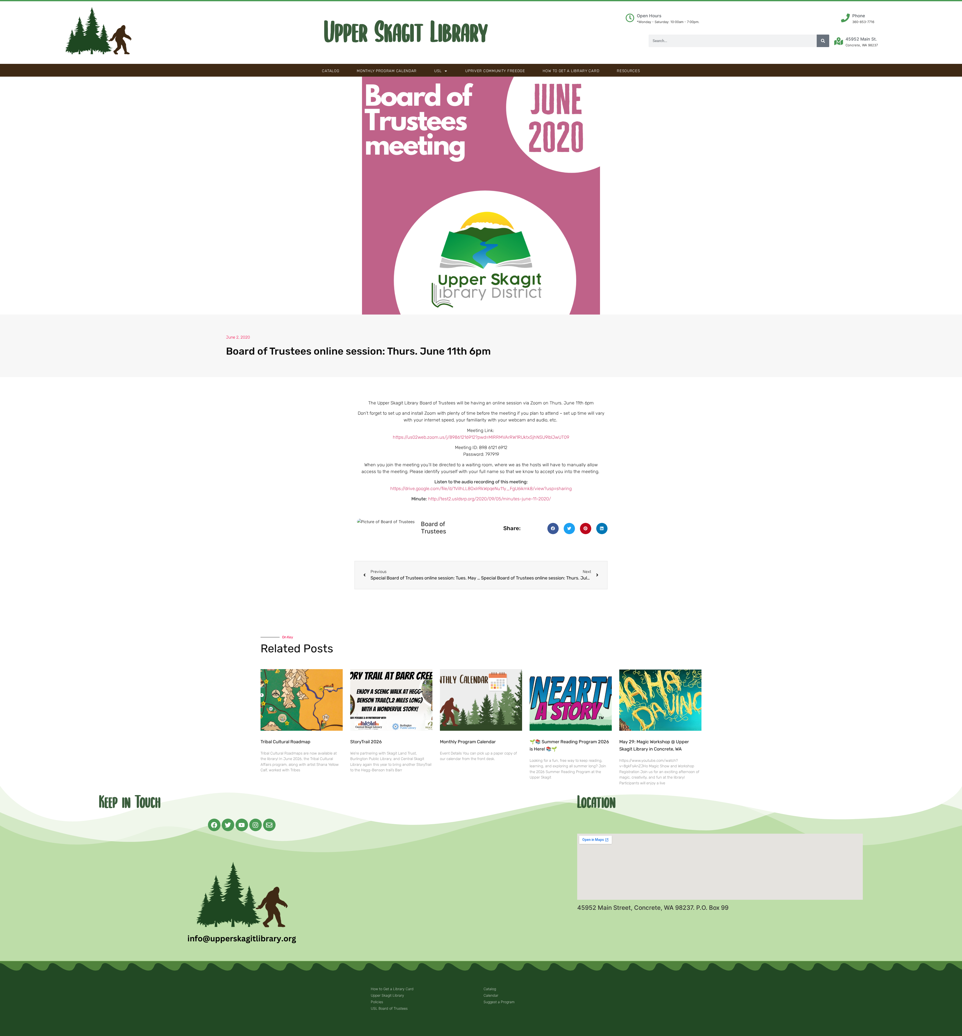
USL (437, 71)
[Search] (823, 41)
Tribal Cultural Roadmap (286, 742)
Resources (628, 71)
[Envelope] (269, 825)
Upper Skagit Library (406, 33)
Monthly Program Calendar (387, 71)
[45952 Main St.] (838, 41)
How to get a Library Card (571, 71)
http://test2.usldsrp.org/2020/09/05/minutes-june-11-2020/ (489, 499)
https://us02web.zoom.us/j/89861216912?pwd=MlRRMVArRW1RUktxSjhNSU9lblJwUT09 (481, 437)
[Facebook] (214, 825)
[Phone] (845, 18)
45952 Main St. (861, 39)
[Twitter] (228, 825)
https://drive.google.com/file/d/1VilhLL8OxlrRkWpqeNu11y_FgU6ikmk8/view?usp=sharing (481, 488)
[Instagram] (255, 825)
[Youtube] (241, 825)
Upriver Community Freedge (495, 71)
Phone (858, 15)
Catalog (330, 71)
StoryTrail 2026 (366, 742)
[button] (553, 528)
